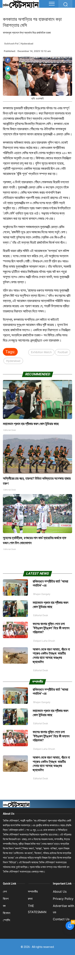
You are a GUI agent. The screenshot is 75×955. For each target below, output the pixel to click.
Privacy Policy (63, 899)
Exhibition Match (41, 352)
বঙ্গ (4, 906)
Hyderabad (13, 360)
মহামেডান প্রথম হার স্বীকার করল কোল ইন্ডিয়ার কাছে (31, 424)
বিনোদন (6, 913)
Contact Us (61, 919)
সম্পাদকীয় (33, 891)
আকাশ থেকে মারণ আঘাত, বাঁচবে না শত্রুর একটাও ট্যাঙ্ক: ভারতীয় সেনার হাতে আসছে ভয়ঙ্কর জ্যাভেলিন (51, 655)
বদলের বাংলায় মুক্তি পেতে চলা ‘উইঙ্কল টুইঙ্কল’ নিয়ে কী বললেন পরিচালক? (51, 628)
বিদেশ (5, 899)
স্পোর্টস (6, 920)
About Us (8, 813)
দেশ (5, 891)
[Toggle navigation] (52, 3)
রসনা (30, 899)
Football (63, 352)
